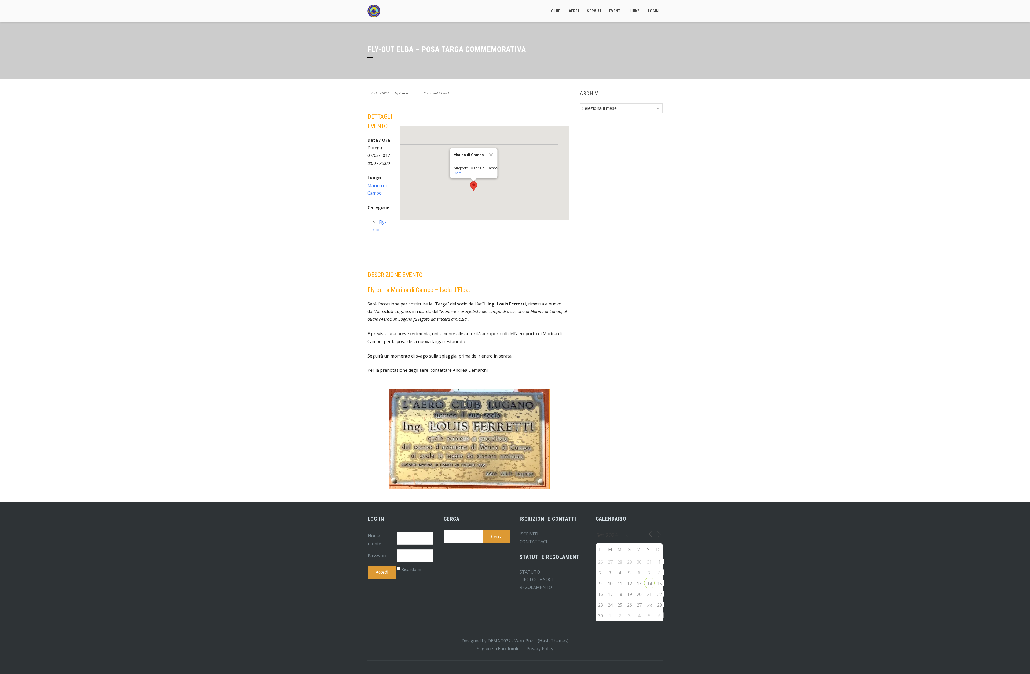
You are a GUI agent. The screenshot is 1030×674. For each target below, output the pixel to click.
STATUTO (530, 572)
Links (635, 11)
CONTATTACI (533, 542)
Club (556, 11)
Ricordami (411, 569)
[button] (473, 186)
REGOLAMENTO (536, 587)
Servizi (594, 11)
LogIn (653, 11)
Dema (403, 93)
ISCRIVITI (529, 534)
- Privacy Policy (535, 648)
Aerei (574, 11)
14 (649, 584)
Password (377, 556)
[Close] (491, 154)
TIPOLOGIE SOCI (536, 579)
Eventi (615, 11)
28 (649, 605)
